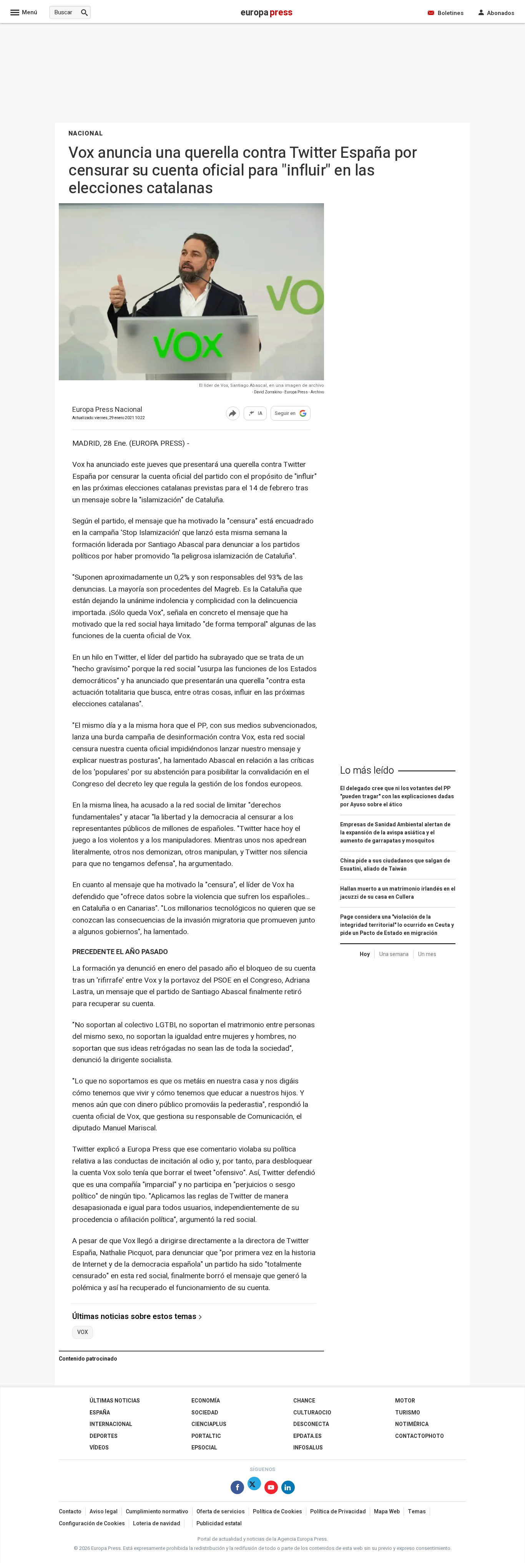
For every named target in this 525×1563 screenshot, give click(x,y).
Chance (304, 1401)
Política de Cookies (277, 1512)
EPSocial (204, 1448)
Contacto (70, 1512)
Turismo (407, 1413)
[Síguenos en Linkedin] (288, 1489)
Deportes (104, 1436)
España (100, 1413)
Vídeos (99, 1448)
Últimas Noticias (115, 1401)
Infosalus (308, 1448)
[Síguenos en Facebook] (237, 1489)
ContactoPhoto (419, 1436)
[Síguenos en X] (254, 1489)
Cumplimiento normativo (157, 1512)
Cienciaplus (208, 1424)
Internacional (111, 1424)
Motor (405, 1401)
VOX (82, 1332)
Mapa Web (387, 1512)
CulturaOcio (312, 1413)
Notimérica (412, 1424)
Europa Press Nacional (107, 410)
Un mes (427, 954)
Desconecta (311, 1424)
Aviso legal (104, 1512)
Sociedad (204, 1413)
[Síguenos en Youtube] (271, 1489)
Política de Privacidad (338, 1512)
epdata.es (307, 1436)
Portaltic (206, 1436)
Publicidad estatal (219, 1524)
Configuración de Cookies (92, 1524)
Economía (205, 1401)
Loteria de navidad (156, 1524)
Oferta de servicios (220, 1512)
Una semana (394, 954)
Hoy (365, 954)
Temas (417, 1512)
